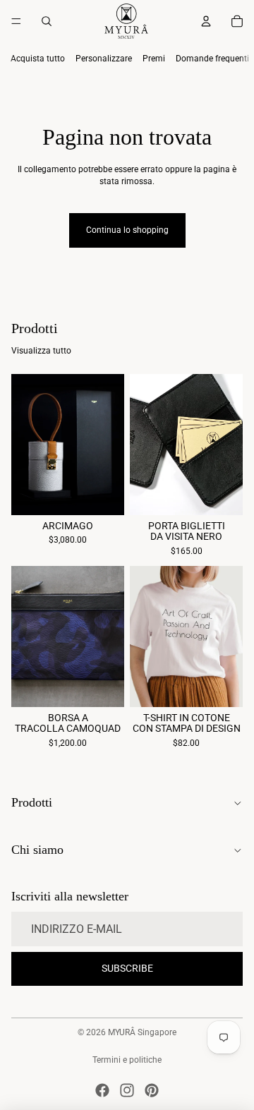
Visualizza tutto (41, 351)
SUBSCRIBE (127, 968)
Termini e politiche (127, 1060)
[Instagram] (127, 1090)
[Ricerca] (46, 21)
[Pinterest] (151, 1090)
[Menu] (16, 21)
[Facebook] (102, 1090)
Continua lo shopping (127, 230)
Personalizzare (103, 59)
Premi (154, 59)
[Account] (206, 21)
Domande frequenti (212, 59)
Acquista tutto (38, 59)
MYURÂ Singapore (142, 1032)
